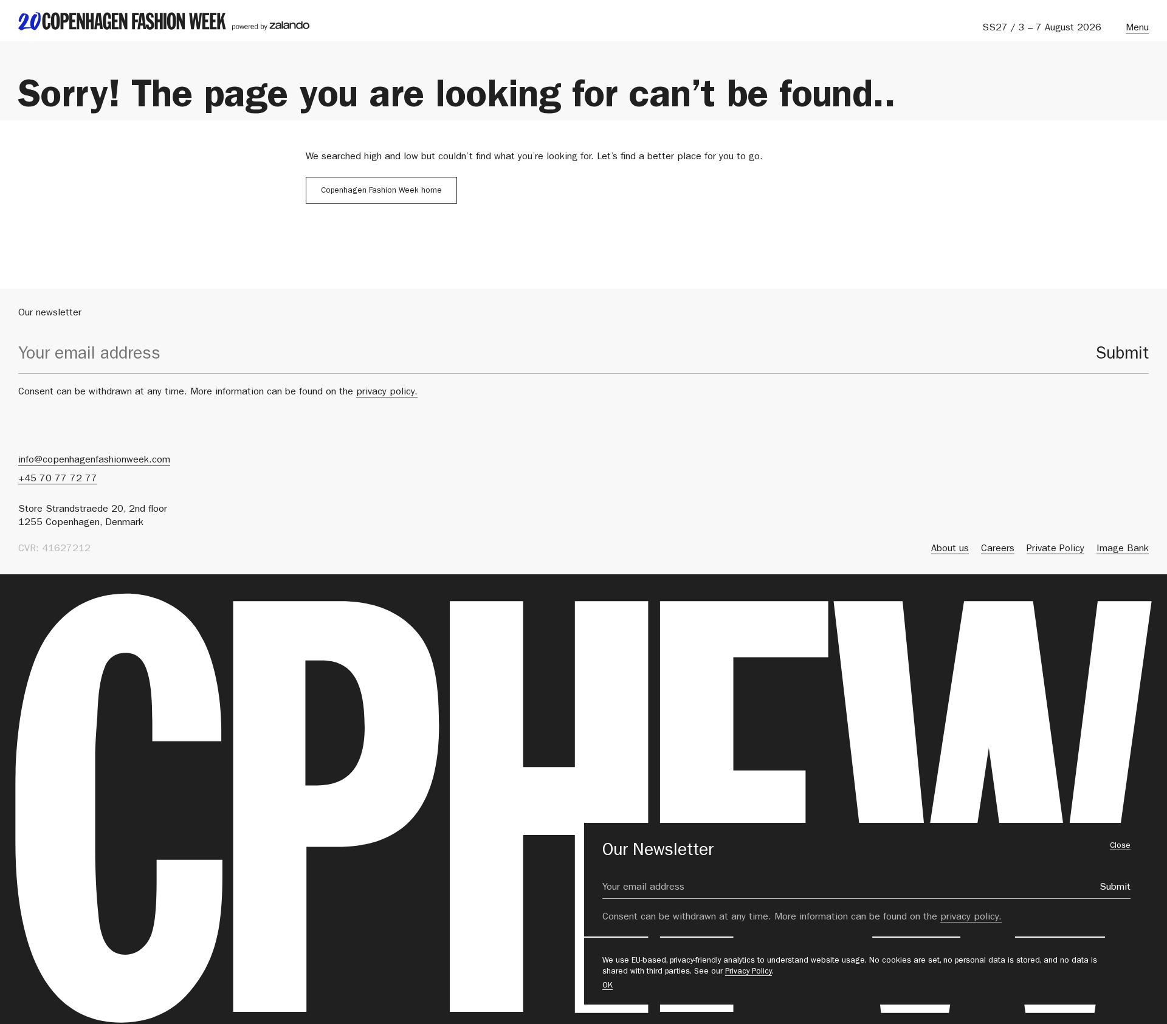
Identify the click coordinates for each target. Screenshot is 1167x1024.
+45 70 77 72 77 (57, 479)
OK (607, 986)
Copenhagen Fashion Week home (381, 191)
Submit (1122, 355)
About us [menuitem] (950, 549)
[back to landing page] (163, 21)
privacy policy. (387, 392)
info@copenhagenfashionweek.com (94, 461)
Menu (1137, 28)
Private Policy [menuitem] (1055, 549)
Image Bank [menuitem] (1122, 549)
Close (1120, 846)
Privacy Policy (748, 972)
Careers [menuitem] (997, 549)
